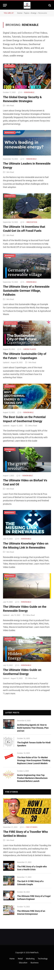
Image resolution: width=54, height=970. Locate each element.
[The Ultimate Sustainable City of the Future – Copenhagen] (27, 333)
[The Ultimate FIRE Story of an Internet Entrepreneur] (8, 910)
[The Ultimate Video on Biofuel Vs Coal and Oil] (27, 459)
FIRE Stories (10, 801)
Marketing (30, 959)
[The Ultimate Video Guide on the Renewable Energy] (27, 586)
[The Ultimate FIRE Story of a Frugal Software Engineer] (8, 895)
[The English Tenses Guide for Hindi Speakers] (8, 742)
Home (19, 13)
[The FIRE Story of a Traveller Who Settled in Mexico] (27, 811)
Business (35, 963)
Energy (33, 13)
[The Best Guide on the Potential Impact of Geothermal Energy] (27, 396)
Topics (26, 13)
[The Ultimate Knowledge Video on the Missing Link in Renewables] (27, 522)
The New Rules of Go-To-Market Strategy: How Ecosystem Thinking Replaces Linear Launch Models (33, 760)
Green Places (10, 323)
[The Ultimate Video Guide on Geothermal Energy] (27, 649)
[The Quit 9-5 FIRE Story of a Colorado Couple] (8, 880)
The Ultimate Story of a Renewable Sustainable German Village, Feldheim (26, 290)
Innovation (10, 196)
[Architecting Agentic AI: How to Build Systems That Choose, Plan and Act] (8, 724)
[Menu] (5, 5)
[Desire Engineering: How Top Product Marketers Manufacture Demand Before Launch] (8, 774)
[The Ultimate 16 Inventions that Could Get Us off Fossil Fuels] (27, 206)
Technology (43, 959)
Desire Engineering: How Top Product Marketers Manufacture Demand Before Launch (32, 778)
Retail (20, 959)
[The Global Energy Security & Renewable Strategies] (27, 76)
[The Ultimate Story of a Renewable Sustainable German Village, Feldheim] (27, 265)
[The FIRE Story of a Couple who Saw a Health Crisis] (8, 866)
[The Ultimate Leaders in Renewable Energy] (27, 142)
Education (23, 963)
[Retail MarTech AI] (27, 5)
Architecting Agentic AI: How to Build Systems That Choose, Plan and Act (33, 728)
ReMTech (34, 952)
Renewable (9, 66)
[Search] (49, 5)
